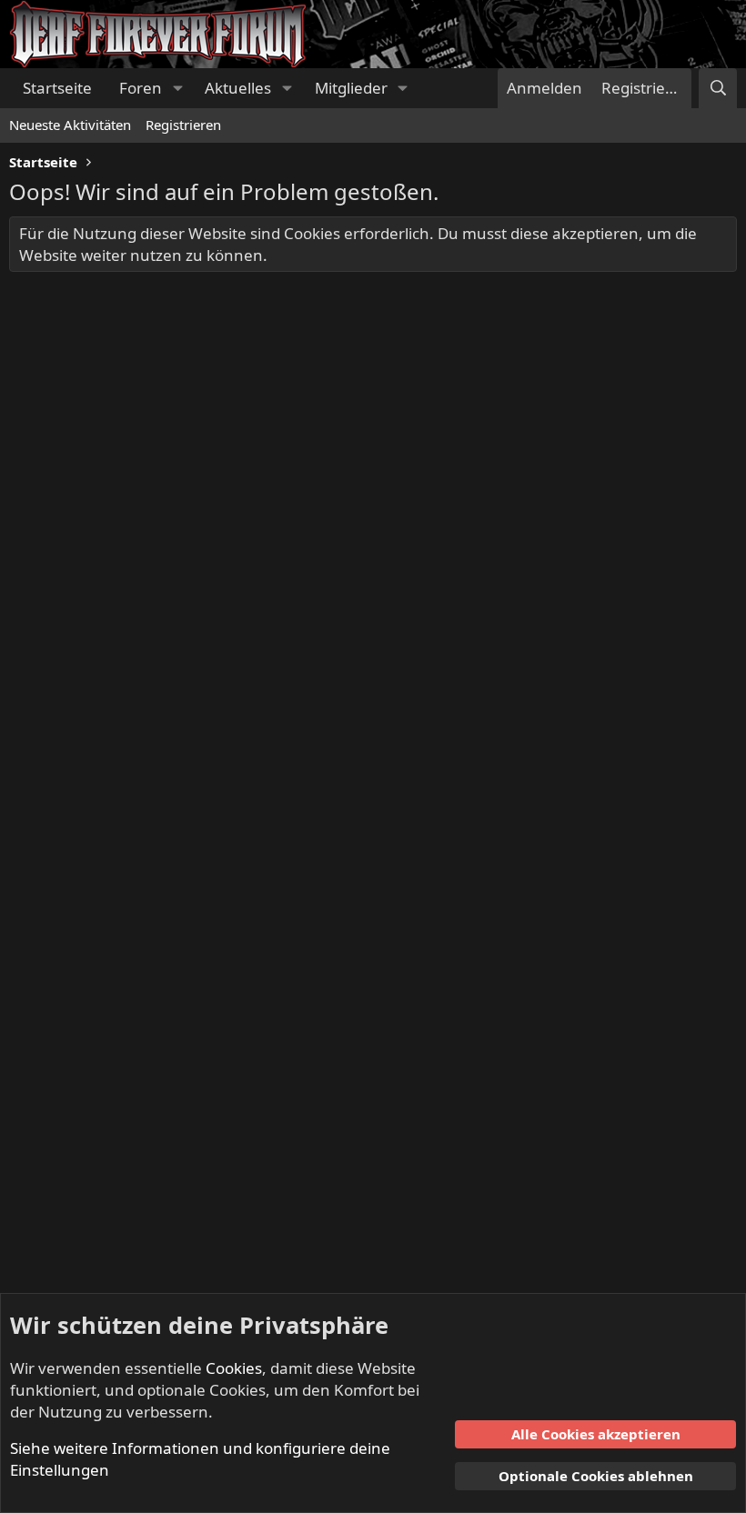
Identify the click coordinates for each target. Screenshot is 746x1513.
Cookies (234, 1368)
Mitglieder (351, 87)
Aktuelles (238, 87)
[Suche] (718, 88)
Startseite (57, 87)
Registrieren (183, 124)
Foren (140, 87)
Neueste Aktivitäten (70, 124)
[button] (177, 88)
